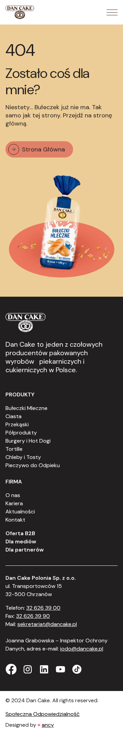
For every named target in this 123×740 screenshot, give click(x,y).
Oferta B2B (20, 533)
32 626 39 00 (43, 607)
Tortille (14, 449)
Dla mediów (20, 541)
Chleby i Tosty (23, 457)
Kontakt (15, 519)
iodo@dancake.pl (81, 648)
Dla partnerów (24, 549)
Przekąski (17, 424)
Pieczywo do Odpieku (32, 465)
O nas (12, 495)
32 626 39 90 (33, 616)
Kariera (14, 503)
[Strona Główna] (19, 12)
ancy (48, 724)
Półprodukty (21, 432)
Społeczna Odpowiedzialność (42, 714)
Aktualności (20, 511)
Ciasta (13, 416)
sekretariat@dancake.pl (47, 624)
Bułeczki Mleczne (26, 408)
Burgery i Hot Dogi (28, 440)
